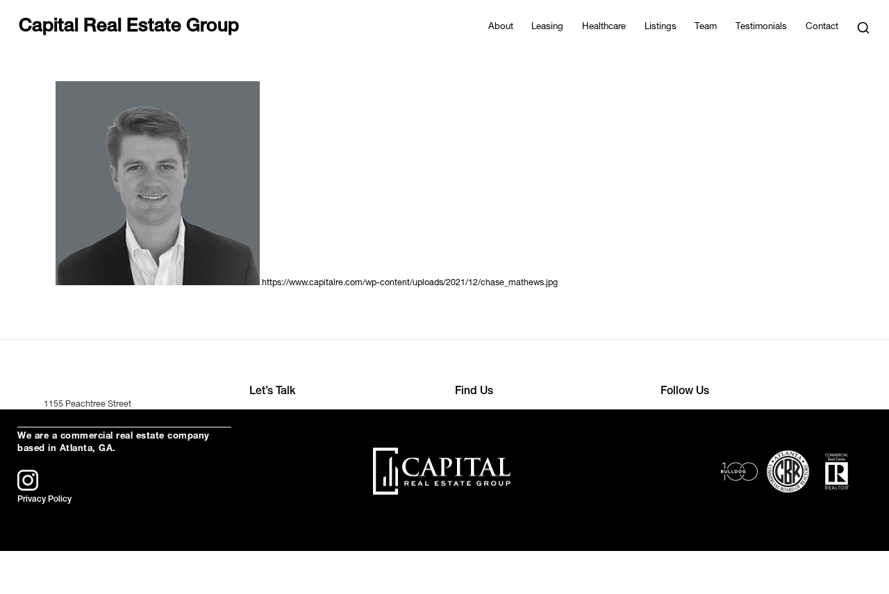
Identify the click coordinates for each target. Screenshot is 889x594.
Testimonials (761, 27)
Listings (660, 27)
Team (706, 27)
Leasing (547, 27)
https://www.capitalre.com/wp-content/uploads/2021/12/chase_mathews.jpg (410, 283)
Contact (822, 27)
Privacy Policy (44, 499)
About (500, 27)
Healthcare (604, 27)
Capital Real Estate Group (129, 28)
